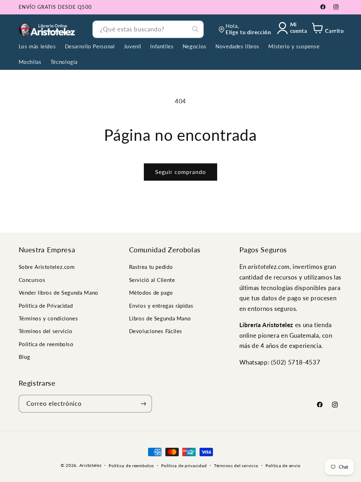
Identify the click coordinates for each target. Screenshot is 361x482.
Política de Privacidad (46, 305)
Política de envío (283, 465)
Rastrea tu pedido (151, 267)
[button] (327, 29)
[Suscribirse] (143, 403)
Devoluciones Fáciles (156, 331)
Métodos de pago (151, 292)
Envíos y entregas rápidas (161, 305)
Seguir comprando (180, 171)
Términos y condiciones (48, 318)
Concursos (32, 280)
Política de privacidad (184, 465)
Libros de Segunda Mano (160, 318)
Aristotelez (90, 465)
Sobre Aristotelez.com (47, 267)
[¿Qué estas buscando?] (195, 29)
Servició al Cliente (152, 280)
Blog (25, 357)
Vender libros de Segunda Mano (58, 292)
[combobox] (148, 29)
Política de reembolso (46, 344)
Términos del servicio (46, 331)
